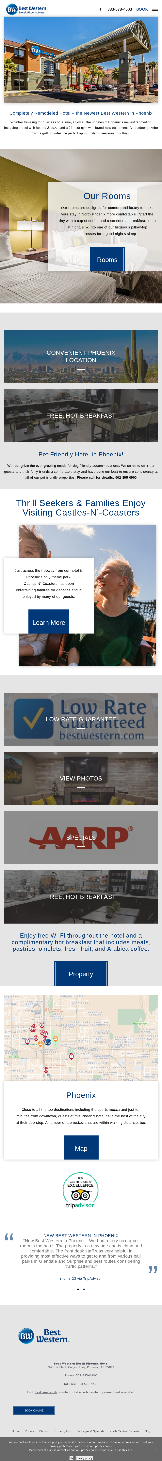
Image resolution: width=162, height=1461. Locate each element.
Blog (147, 1431)
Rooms (29, 1431)
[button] (78, 1289)
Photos (44, 1431)
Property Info (62, 1431)
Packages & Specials (90, 1431)
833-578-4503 (119, 9)
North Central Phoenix (124, 1431)
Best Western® (46, 1392)
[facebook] (101, 9)
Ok (71, 1458)
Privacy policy (84, 1458)
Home (16, 1431)
